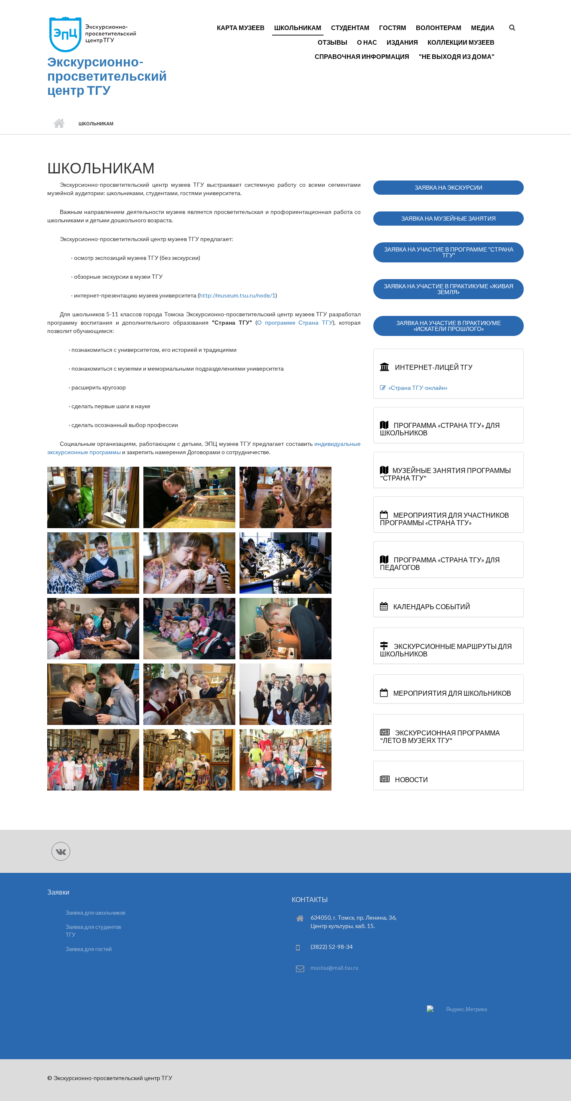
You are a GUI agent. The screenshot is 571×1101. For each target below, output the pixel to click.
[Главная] (92, 33)
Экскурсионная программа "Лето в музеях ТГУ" (440, 736)
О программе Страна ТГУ (295, 322)
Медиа (483, 27)
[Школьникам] (93, 496)
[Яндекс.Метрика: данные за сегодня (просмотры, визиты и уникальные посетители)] (457, 1009)
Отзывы (332, 42)
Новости (411, 779)
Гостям (392, 27)
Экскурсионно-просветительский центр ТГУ (107, 75)
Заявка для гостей (89, 949)
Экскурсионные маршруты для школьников (446, 650)
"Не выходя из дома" (457, 56)
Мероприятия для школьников (451, 693)
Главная (58, 123)
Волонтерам (438, 27)
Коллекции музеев (461, 42)
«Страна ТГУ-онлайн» (417, 387)
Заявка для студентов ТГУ (93, 930)
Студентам (350, 27)
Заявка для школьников (95, 912)
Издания (402, 42)
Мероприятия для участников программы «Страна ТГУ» (444, 518)
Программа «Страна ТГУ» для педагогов (440, 563)
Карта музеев (241, 27)
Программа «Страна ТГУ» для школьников (440, 429)
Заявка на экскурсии (448, 187)
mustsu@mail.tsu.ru (334, 967)
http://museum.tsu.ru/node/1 (237, 295)
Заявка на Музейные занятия (448, 218)
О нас (367, 42)
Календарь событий (431, 606)
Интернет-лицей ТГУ (433, 367)
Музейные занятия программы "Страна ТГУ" (445, 474)
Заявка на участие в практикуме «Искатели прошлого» (448, 325)
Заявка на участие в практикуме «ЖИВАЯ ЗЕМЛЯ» (448, 288)
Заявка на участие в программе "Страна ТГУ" (448, 252)
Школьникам (297, 27)
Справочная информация (362, 56)
